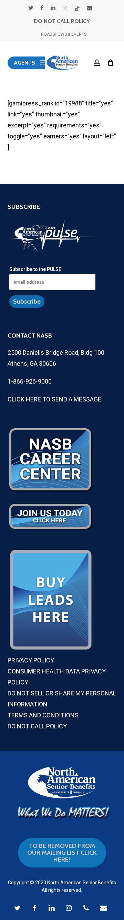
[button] (31, 62)
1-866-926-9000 (30, 381)
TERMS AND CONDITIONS (43, 715)
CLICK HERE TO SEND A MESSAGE (54, 399)
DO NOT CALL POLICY (62, 21)
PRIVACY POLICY (31, 660)
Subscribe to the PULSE (35, 269)
